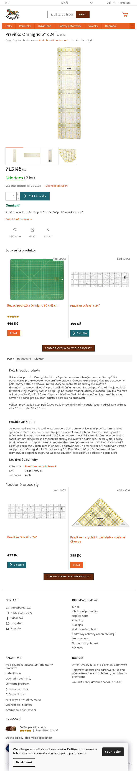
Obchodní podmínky (85, 611)
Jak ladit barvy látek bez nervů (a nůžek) (97, 682)
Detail (13, 333)
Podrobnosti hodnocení (53, 40)
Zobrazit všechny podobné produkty (68, 576)
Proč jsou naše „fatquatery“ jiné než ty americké (29, 666)
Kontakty (77, 620)
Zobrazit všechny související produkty (68, 348)
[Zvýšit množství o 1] (18, 194)
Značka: (82, 40)
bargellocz (17, 623)
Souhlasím (113, 752)
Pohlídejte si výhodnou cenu (23, 699)
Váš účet (77, 647)
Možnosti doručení (56, 186)
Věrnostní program (17, 684)
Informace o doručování (21, 710)
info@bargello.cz (21, 607)
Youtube (16, 628)
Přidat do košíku (37, 196)
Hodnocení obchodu (85, 629)
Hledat (83, 14)
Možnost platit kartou (19, 705)
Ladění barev (14, 673)
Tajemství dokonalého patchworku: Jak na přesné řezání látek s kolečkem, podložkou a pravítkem (99, 673)
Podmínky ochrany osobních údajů (93, 634)
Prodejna (77, 625)
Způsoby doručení (17, 689)
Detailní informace (17, 219)
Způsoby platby (15, 694)
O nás (64, 2)
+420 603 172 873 (21, 613)
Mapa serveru (80, 638)
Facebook (17, 618)
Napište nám (80, 616)
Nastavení (24, 762)
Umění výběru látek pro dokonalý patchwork (99, 664)
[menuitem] (9, 26)
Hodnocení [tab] (24, 358)
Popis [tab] (10, 358)
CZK (109, 2)
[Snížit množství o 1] (18, 198)
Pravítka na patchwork (41, 466)
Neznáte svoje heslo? (85, 643)
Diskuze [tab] (39, 358)
